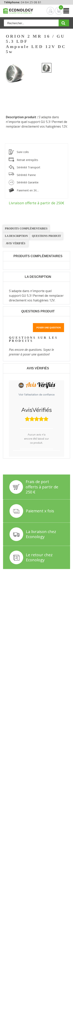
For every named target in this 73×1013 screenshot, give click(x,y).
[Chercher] (64, 24)
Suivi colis (23, 152)
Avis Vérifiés (15, 243)
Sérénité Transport (28, 167)
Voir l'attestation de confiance (36, 394)
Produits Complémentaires (26, 228)
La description (16, 236)
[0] (55, 10)
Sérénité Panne (26, 175)
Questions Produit (46, 236)
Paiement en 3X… (28, 190)
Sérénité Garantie (28, 182)
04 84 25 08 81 (31, 2)
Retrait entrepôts (27, 160)
